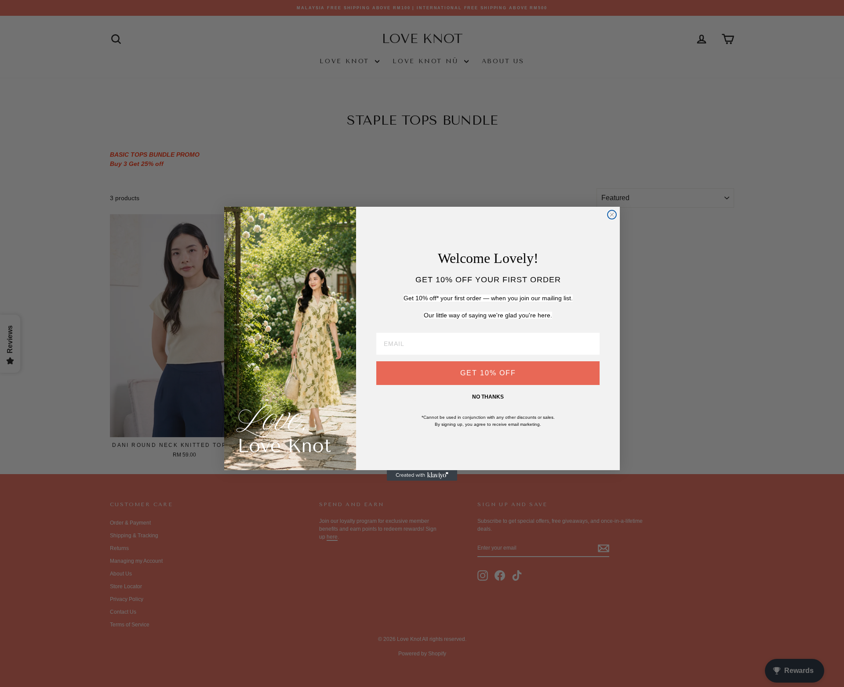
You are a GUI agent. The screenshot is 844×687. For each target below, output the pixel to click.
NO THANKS (488, 397)
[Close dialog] (612, 214)
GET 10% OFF (488, 373)
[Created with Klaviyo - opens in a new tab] (422, 475)
